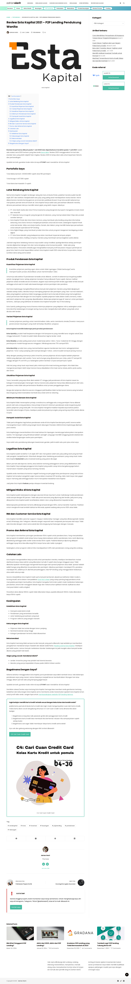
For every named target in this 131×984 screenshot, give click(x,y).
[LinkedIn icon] (43, 864)
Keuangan (38, 8)
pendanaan (70, 826)
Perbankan (60, 8)
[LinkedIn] (74, 838)
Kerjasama (73, 3)
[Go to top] (127, 974)
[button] (107, 73)
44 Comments (87, 948)
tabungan (12, 830)
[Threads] (123, 981)
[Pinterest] (55, 838)
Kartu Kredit (27, 8)
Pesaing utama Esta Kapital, (64, 646)
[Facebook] (16, 838)
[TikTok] (121, 981)
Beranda (30, 3)
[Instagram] (118, 981)
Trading (108, 8)
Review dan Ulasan (97, 3)
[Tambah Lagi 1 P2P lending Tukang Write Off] (110, 933)
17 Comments (116, 948)
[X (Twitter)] (36, 838)
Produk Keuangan (83, 8)
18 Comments (54, 948)
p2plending (57, 826)
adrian (14, 3)
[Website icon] (47, 864)
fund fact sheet (43, 579)
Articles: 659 (45, 868)
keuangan (44, 826)
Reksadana (70, 8)
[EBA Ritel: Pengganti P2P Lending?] (20, 933)
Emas (18, 8)
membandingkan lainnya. (55, 694)
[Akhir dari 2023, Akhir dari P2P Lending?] (50, 933)
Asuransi (10, 8)
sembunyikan (16, 96)
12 (45, 32)
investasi (33, 826)
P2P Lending (49, 8)
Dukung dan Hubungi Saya (58, 3)
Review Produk (97, 8)
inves (23, 826)
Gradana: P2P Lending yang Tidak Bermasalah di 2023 (78, 944)
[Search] (123, 3)
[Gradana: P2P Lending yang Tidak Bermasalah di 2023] (80, 933)
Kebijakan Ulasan (41, 3)
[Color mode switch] (120, 3)
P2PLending (36, 32)
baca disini (45, 152)
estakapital (12, 826)
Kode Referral (84, 3)
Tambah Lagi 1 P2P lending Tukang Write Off (108, 944)
